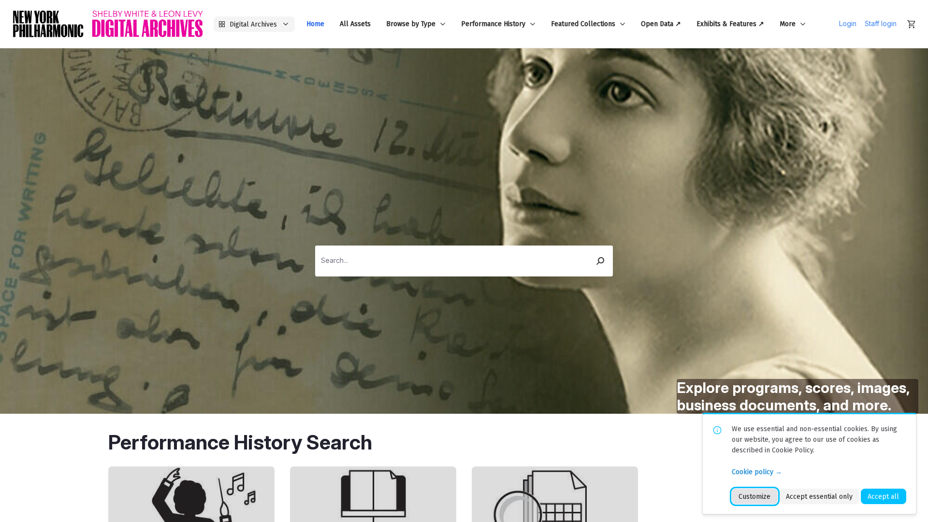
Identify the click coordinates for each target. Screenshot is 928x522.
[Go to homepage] (108, 24)
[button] (601, 261)
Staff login (881, 24)
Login (847, 24)
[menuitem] (315, 24)
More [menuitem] (788, 24)
